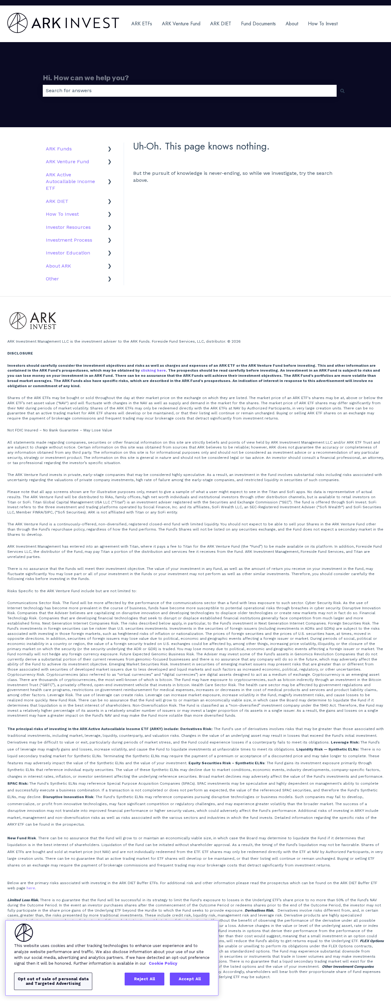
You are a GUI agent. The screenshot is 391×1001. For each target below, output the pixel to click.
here (31, 888)
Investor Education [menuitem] (68, 253)
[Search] (342, 90)
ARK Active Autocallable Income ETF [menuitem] (70, 181)
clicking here (153, 370)
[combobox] (190, 90)
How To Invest (323, 23)
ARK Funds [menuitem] (59, 149)
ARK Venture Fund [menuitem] (67, 161)
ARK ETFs (141, 23)
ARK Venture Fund (181, 23)
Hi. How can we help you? (86, 78)
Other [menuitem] (52, 279)
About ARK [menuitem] (58, 266)
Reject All (144, 979)
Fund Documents (258, 23)
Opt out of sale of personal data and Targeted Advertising (53, 981)
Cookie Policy (163, 963)
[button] (110, 149)
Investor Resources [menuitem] (68, 227)
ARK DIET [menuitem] (57, 201)
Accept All (190, 979)
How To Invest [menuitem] (62, 214)
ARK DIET (220, 23)
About (292, 23)
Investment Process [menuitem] (69, 240)
